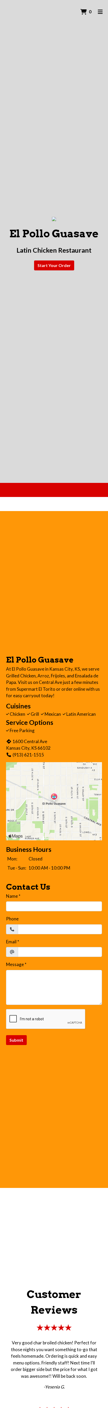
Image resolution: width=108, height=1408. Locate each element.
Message (15, 964)
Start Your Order (54, 265)
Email (11, 941)
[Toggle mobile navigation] (100, 11)
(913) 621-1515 (28, 754)
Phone (12, 918)
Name (12, 896)
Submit (16, 1039)
